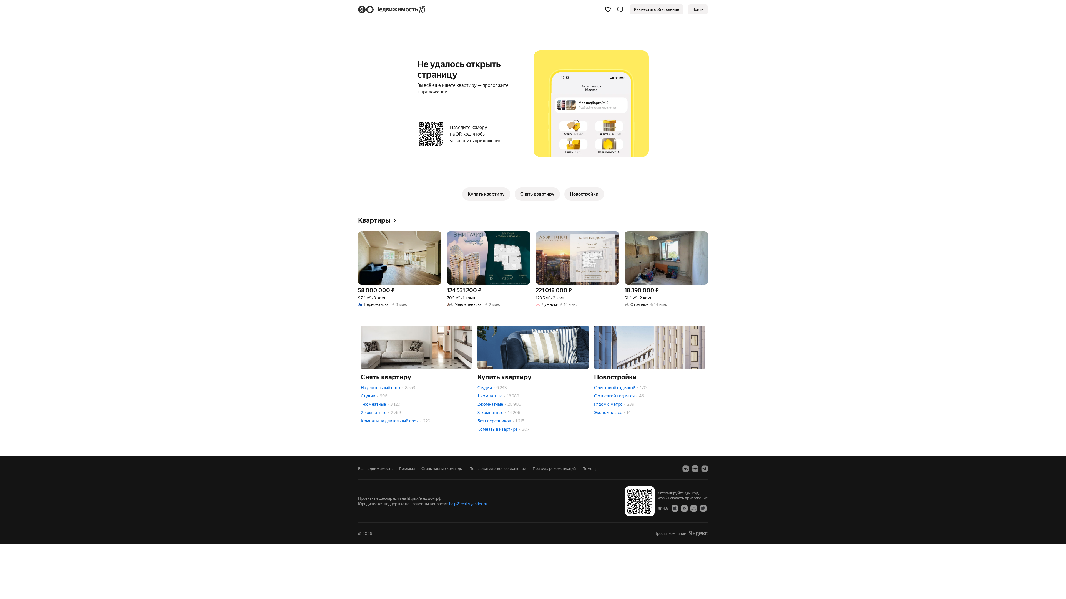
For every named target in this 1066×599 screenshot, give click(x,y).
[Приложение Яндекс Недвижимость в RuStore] (703, 508)
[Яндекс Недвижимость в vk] (685, 468)
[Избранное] (608, 9)
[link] (698, 9)
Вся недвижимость (375, 468)
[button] (620, 9)
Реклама (407, 468)
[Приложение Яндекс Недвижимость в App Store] (675, 508)
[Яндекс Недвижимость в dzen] (695, 468)
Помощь (589, 468)
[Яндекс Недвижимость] (392, 9)
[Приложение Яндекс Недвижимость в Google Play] (684, 508)
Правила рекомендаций (554, 468)
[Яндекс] (698, 533)
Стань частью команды (442, 468)
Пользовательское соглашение (497, 468)
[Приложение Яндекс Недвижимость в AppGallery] (693, 508)
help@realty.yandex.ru (468, 504)
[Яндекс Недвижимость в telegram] (704, 468)
